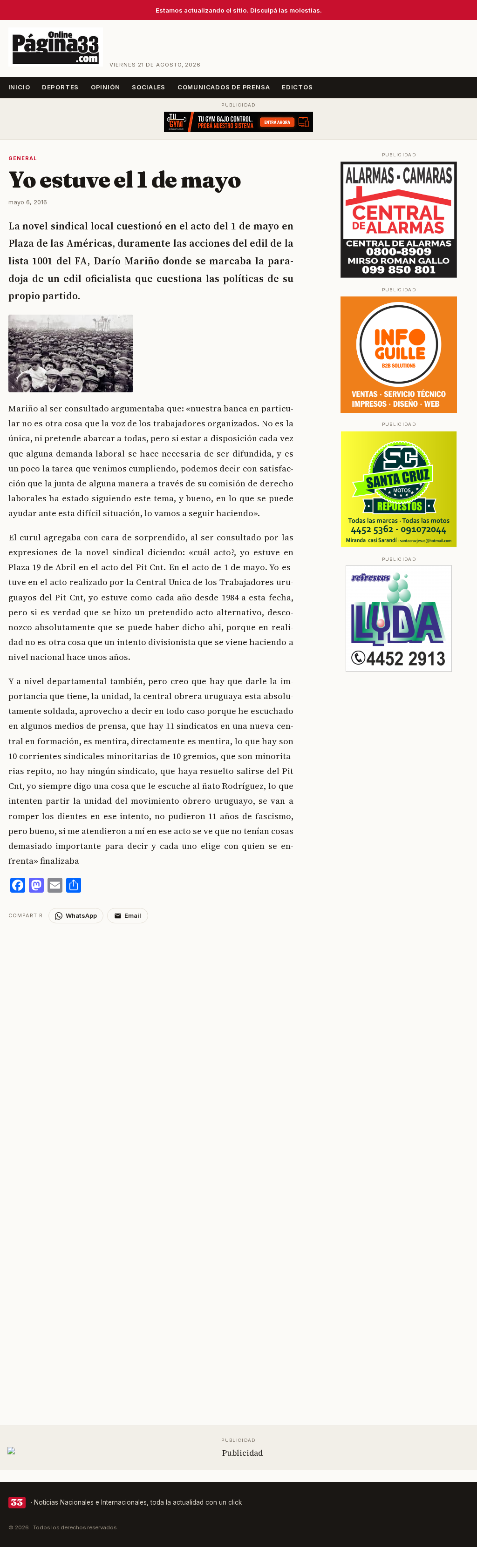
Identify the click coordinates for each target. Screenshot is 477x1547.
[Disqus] (162, 1039)
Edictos (297, 87)
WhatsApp (81, 915)
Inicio (19, 87)
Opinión (105, 87)
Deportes (60, 87)
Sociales (148, 87)
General (22, 158)
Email (132, 915)
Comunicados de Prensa (223, 87)
